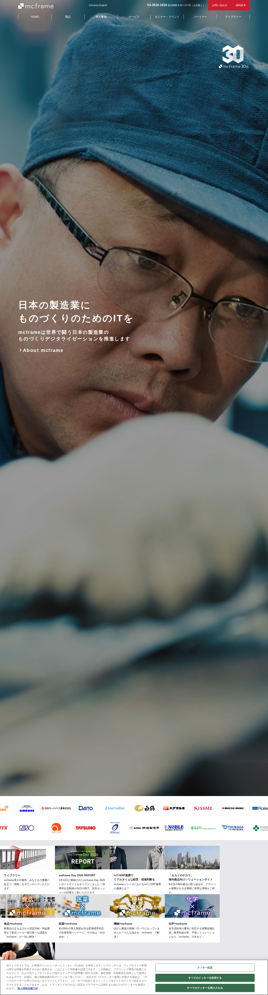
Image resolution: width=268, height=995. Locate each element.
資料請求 (241, 5)
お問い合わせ (219, 5)
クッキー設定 (205, 967)
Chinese (93, 5)
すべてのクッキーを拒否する (205, 977)
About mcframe (43, 350)
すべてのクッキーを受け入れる (205, 987)
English (103, 5)
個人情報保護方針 (27, 988)
